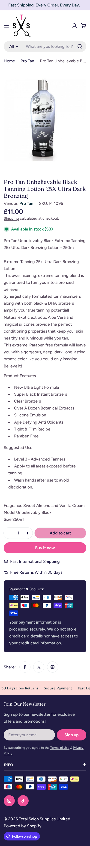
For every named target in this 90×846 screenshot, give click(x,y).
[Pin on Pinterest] (52, 667)
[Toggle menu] (6, 25)
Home (9, 61)
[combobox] (45, 46)
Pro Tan (27, 61)
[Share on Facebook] (24, 667)
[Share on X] (38, 667)
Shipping (11, 218)
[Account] (74, 25)
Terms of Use (59, 748)
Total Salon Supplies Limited (44, 819)
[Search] (80, 46)
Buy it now (45, 547)
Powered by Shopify (23, 825)
